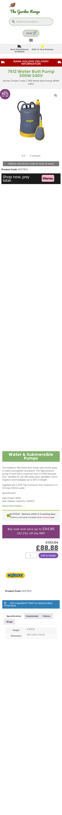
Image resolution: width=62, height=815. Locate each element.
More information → (13, 506)
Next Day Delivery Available (19, 50)
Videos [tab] (46, 616)
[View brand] (15, 584)
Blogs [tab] (9, 621)
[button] (55, 95)
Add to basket (48, 555)
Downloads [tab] (32, 616)
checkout (46, 517)
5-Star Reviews (42, 49)
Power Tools (18, 80)
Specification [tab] (13, 616)
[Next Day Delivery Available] (19, 46)
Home (6, 80)
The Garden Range (25, 11)
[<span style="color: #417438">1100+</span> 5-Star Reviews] (42, 46)
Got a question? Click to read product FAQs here (28, 604)
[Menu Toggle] (31, 40)
